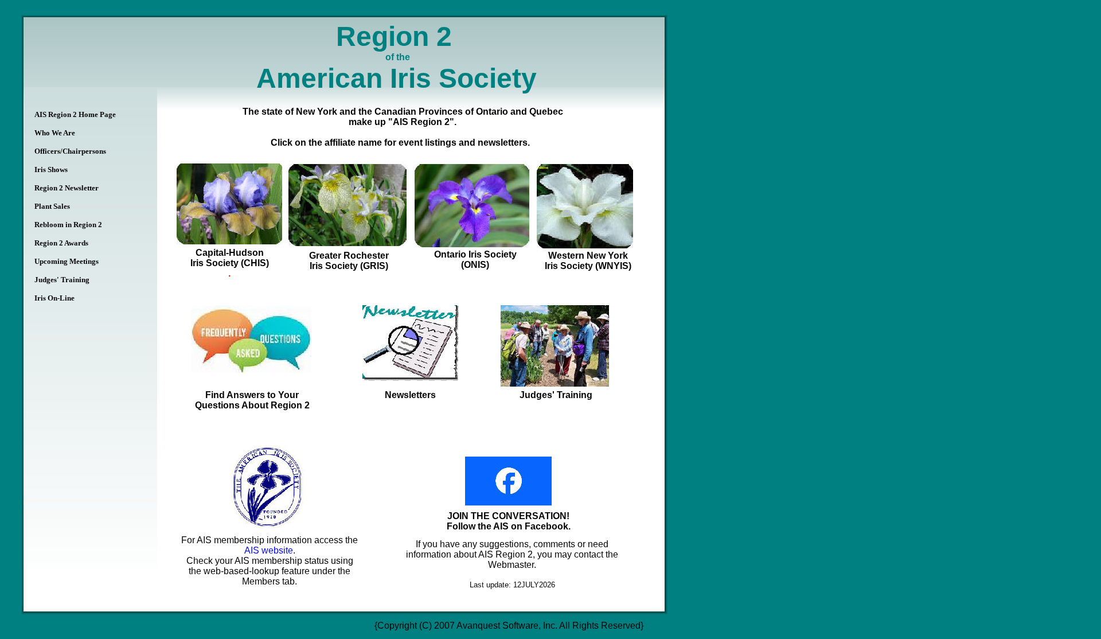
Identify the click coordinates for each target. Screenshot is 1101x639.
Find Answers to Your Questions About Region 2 (252, 400)
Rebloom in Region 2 (68, 224)
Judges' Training (556, 395)
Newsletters (410, 395)
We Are (54, 132)
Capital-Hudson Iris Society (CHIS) (229, 258)
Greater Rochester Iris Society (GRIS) (349, 261)
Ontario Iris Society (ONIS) (475, 260)
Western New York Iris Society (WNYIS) (588, 261)
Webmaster (511, 565)
